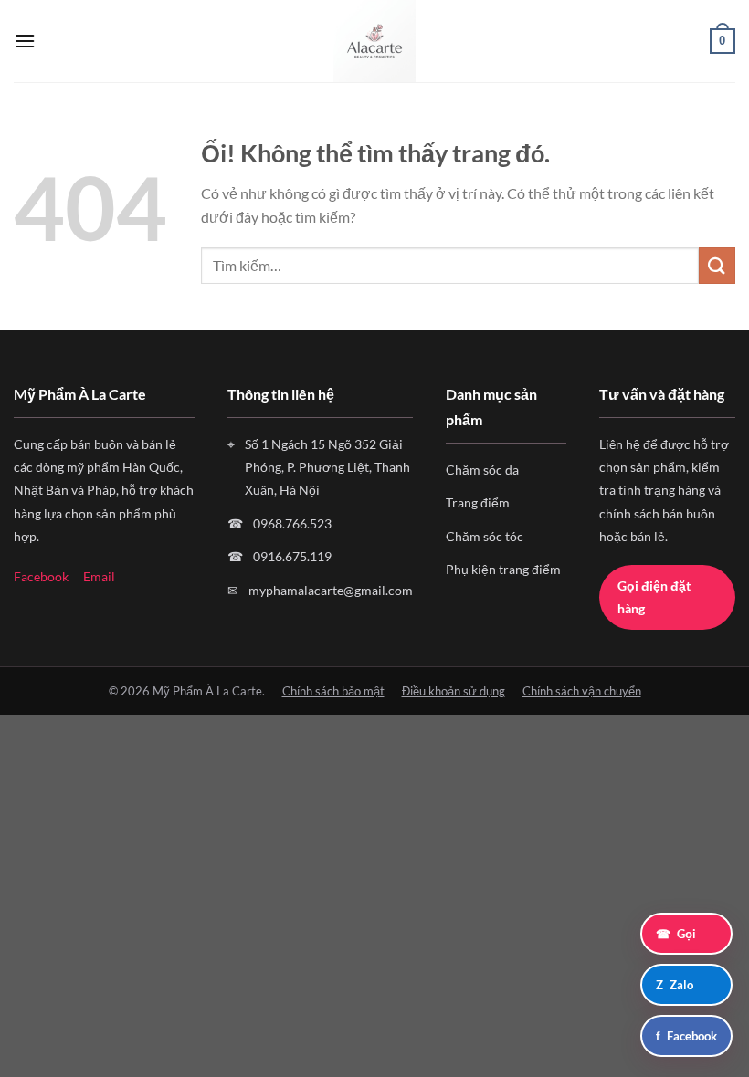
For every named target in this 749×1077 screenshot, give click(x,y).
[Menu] (25, 40)
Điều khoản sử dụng (453, 691)
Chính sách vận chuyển (581, 691)
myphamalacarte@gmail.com (330, 590)
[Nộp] (717, 265)
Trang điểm (478, 502)
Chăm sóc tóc (484, 536)
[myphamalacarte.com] (374, 41)
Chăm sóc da (482, 469)
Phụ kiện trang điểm (503, 569)
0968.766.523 (292, 523)
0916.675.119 (292, 556)
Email (99, 576)
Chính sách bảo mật (333, 691)
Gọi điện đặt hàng (654, 597)
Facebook (41, 576)
